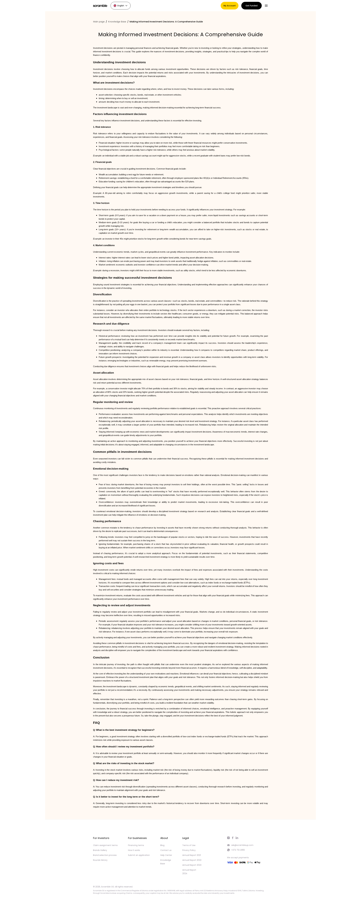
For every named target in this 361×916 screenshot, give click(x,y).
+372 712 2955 (238, 850)
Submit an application (139, 855)
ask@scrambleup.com (242, 845)
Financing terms (136, 845)
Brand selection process (105, 855)
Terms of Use (188, 845)
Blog (162, 845)
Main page (99, 21)
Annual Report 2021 (191, 855)
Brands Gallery (100, 850)
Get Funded (251, 5)
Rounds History (100, 860)
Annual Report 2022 (191, 860)
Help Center (166, 855)
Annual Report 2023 (191, 865)
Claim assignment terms (105, 845)
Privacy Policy (189, 850)
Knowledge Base (117, 21)
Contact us (165, 850)
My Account (230, 5)
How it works (134, 850)
